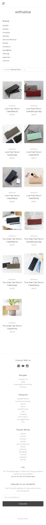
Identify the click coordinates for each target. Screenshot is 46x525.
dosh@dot (7, 50)
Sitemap (23, 387)
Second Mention (9, 39)
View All (6, 61)
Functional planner (23, 401)
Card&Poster (23, 409)
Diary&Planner (23, 399)
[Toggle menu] (3, 3)
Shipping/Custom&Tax (23, 384)
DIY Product (23, 417)
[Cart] (44, 3)
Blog (23, 382)
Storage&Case (23, 419)
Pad (23, 412)
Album (23, 404)
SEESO (5, 43)
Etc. (23, 422)
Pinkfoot (6, 32)
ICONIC (6, 29)
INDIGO (6, 36)
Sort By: (7, 69)
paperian (6, 57)
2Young (6, 53)
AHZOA (5, 25)
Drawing (23, 414)
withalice (7, 46)
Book (23, 406)
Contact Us (23, 379)
